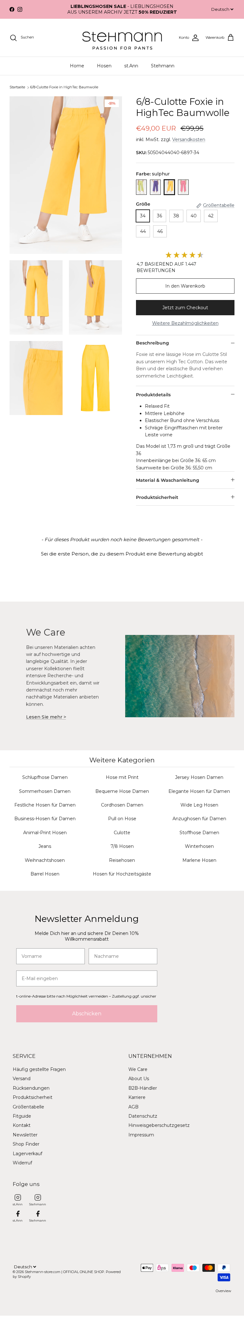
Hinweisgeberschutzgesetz (159, 1125)
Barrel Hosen (44, 874)
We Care (137, 1069)
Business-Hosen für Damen (45, 818)
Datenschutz (142, 1116)
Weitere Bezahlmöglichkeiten (185, 323)
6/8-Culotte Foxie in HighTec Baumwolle (64, 87)
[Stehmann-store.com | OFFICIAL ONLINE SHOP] (122, 38)
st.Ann (131, 66)
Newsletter (25, 1135)
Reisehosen (122, 860)
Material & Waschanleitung (167, 480)
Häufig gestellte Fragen (39, 1069)
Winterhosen (199, 846)
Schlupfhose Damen (45, 777)
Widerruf (22, 1163)
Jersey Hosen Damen (199, 777)
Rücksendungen (31, 1088)
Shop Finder (26, 1144)
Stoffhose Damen (199, 832)
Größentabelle (28, 1107)
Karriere (137, 1097)
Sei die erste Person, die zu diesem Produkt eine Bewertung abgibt (122, 554)
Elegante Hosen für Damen (199, 791)
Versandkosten (188, 139)
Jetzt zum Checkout (185, 307)
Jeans (44, 846)
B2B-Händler (142, 1088)
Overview (223, 1291)
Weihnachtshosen (45, 860)
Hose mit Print (122, 777)
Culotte (122, 832)
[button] (122, 553)
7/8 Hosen (122, 846)
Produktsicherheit (157, 497)
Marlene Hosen (199, 860)
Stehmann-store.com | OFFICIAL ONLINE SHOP (64, 1272)
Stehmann (162, 66)
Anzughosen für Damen (199, 818)
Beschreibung (152, 343)
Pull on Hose (122, 818)
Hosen (104, 66)
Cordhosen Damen (122, 805)
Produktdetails (153, 395)
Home (77, 66)
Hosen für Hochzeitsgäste (122, 874)
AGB (133, 1107)
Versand (21, 1078)
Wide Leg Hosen (199, 805)
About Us (138, 1078)
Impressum (141, 1135)
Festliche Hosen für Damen (45, 805)
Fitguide (22, 1116)
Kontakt (21, 1125)
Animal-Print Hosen (45, 832)
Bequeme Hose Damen (122, 791)
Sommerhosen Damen (45, 791)
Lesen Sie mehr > (46, 717)
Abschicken (86, 1014)
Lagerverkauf (27, 1153)
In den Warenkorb (185, 286)
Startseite (17, 87)
